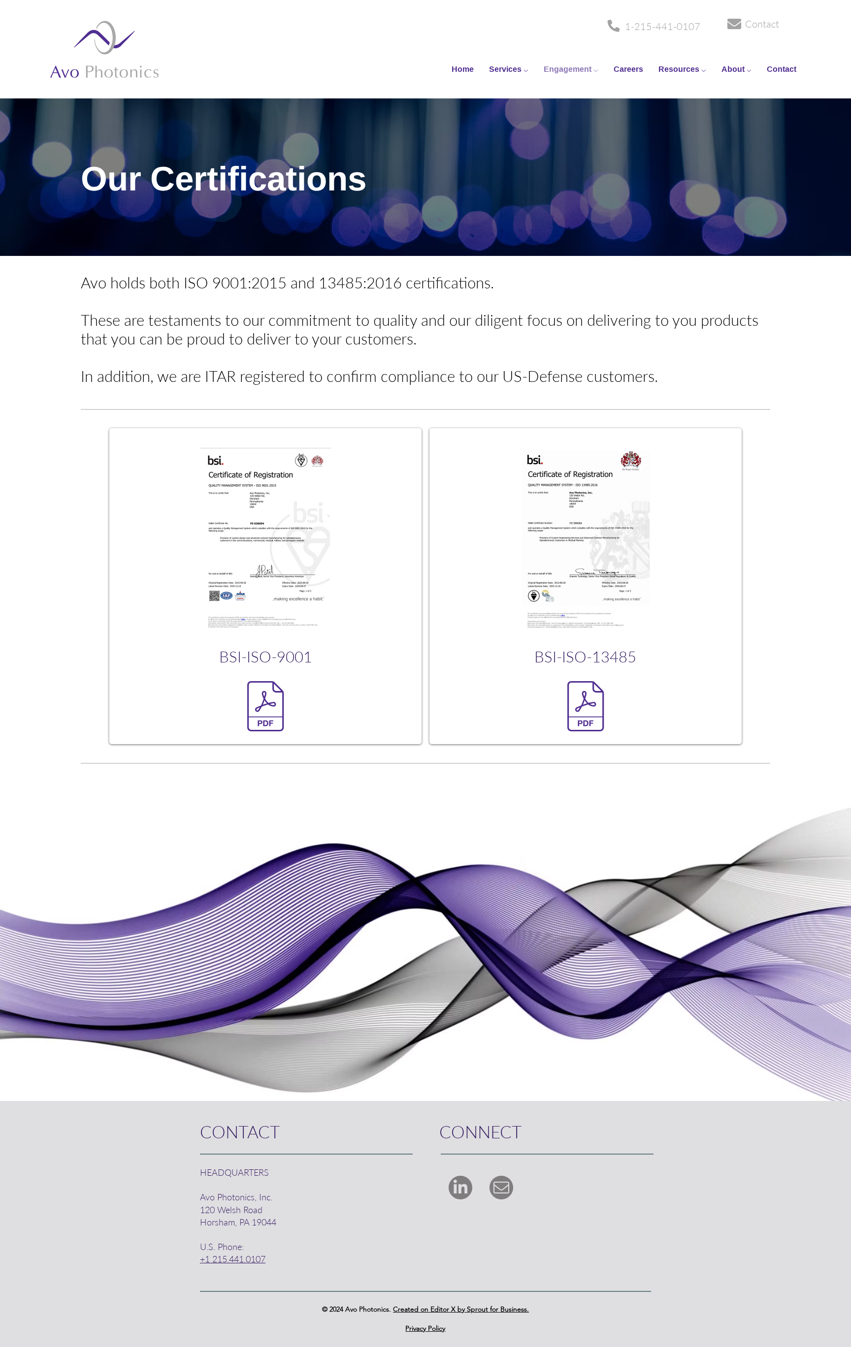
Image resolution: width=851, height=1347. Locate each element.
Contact (762, 24)
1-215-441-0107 (662, 26)
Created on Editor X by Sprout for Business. (461, 1309)
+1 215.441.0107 (232, 1258)
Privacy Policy (425, 1328)
